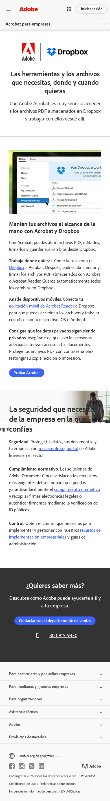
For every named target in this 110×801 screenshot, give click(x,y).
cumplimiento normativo (77, 489)
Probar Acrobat (27, 372)
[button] (69, 9)
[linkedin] (41, 766)
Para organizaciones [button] (26, 699)
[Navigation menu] (8, 9)
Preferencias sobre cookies (57, 784)
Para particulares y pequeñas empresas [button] (42, 673)
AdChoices (73, 791)
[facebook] (12, 766)
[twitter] (31, 766)
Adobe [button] (14, 724)
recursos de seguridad (58, 448)
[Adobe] (28, 9)
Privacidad (88, 776)
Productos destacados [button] (27, 737)
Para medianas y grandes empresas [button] (38, 686)
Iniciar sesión (92, 9)
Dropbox (16, 267)
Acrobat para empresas (28, 24)
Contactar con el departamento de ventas (55, 620)
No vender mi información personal (33, 791)
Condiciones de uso (22, 784)
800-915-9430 (63, 635)
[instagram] (22, 766)
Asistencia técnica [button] (23, 711)
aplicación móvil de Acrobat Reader (41, 306)
